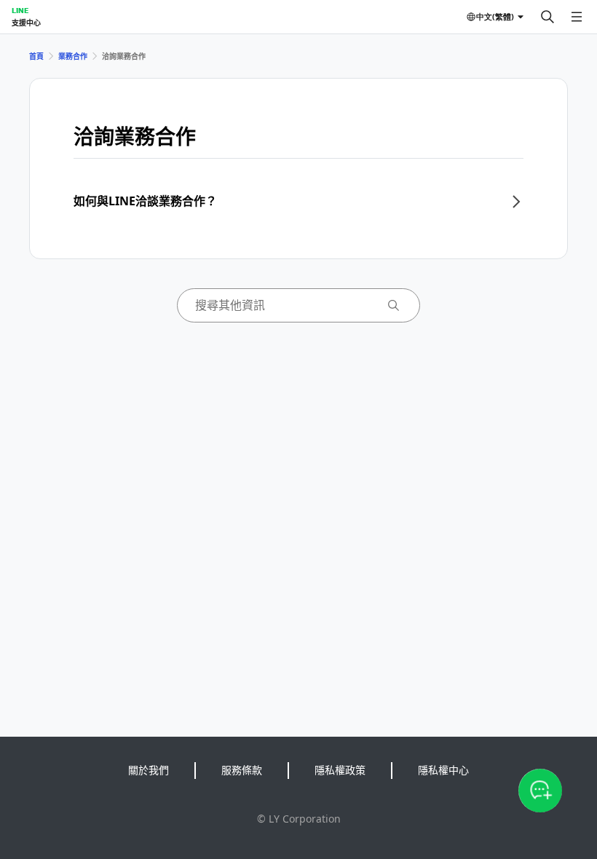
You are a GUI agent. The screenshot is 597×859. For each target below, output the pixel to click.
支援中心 (26, 22)
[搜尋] (547, 16)
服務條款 (241, 770)
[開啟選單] (576, 16)
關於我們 (148, 770)
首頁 (36, 56)
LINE (20, 10)
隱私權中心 (443, 770)
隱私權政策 (340, 770)
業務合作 (72, 56)
